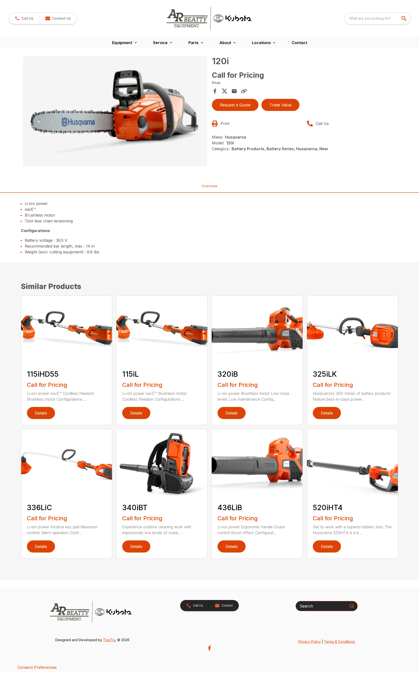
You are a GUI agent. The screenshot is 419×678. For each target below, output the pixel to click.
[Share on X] (224, 91)
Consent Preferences (37, 667)
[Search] (351, 605)
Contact (299, 42)
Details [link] (41, 413)
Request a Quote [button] (235, 104)
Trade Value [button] (280, 104)
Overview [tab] (209, 186)
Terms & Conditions (339, 641)
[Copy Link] (244, 91)
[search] (404, 18)
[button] (24, 18)
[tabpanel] (115, 112)
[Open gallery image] (115, 111)
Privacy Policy (309, 641)
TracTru (109, 640)
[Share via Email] (234, 91)
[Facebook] (209, 648)
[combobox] (377, 18)
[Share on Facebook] (215, 91)
